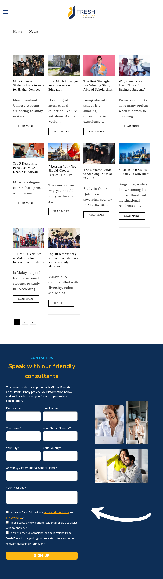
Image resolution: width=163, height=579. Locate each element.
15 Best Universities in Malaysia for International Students (28, 258)
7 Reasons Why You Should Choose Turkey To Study (62, 170)
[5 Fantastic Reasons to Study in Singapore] (134, 153)
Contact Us (42, 358)
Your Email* (13, 428)
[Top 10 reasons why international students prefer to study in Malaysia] (64, 238)
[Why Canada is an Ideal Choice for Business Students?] (134, 65)
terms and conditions (56, 512)
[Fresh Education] (81, 12)
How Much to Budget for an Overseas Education (63, 85)
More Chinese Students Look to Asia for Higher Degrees (28, 85)
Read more (26, 126)
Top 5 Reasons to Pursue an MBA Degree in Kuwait (25, 167)
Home (18, 31)
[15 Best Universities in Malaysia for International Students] (28, 238)
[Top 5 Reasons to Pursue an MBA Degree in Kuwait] (28, 150)
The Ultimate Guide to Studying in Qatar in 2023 (97, 174)
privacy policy (14, 517)
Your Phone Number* (57, 428)
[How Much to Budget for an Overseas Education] (64, 65)
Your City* (12, 448)
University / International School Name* (31, 467)
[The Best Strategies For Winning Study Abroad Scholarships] (99, 65)
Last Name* (51, 408)
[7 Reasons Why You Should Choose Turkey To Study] (64, 152)
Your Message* (16, 487)
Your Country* (52, 448)
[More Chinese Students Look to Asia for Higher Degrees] (28, 65)
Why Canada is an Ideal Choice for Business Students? (132, 85)
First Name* (14, 408)
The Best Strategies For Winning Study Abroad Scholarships (98, 85)
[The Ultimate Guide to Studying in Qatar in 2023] (99, 153)
